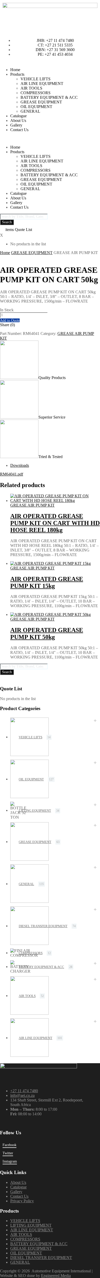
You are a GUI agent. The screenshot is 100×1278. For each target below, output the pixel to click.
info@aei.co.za (22, 1095)
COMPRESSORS (36, 93)
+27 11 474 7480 (24, 1091)
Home (15, 69)
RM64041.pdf (11, 474)
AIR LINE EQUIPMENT (42, 83)
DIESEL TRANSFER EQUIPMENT (43, 926)
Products (17, 74)
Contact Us (19, 130)
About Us (18, 120)
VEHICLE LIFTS (36, 79)
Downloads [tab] (19, 465)
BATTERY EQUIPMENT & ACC (49, 97)
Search (7, 222)
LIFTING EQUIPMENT (35, 810)
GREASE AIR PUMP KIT (32, 505)
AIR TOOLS (31, 88)
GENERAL (30, 111)
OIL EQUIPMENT (36, 106)
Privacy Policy (22, 1201)
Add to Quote (10, 320)
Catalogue (18, 116)
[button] (50, 138)
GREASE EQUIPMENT (41, 102)
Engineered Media (56, 1275)
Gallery (16, 125)
